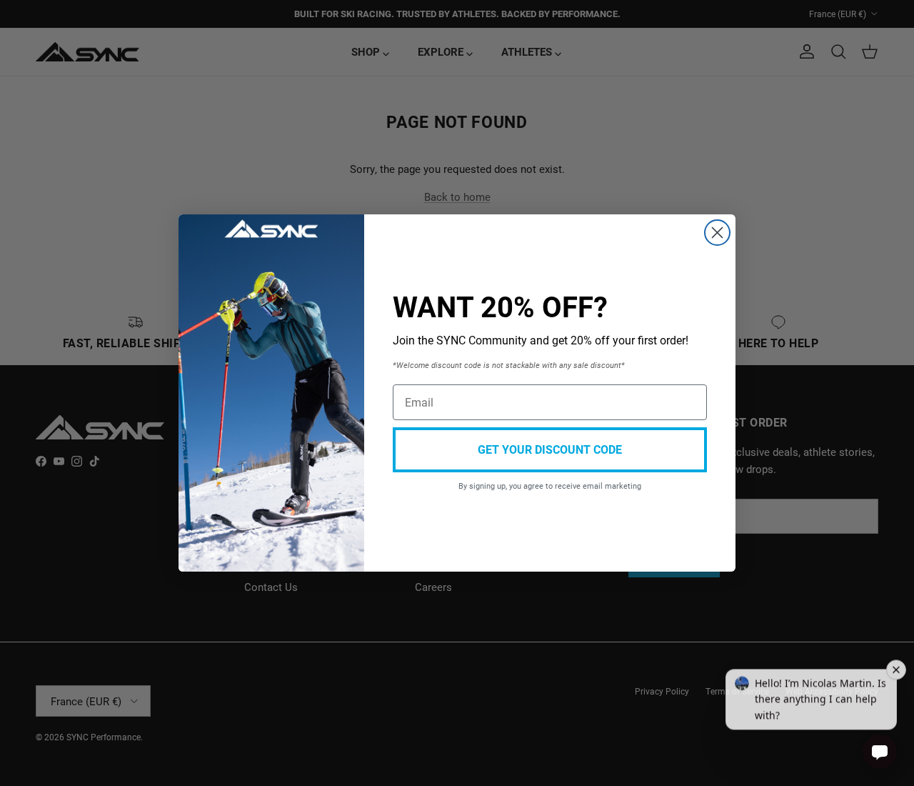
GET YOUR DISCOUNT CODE (550, 449)
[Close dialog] (717, 232)
